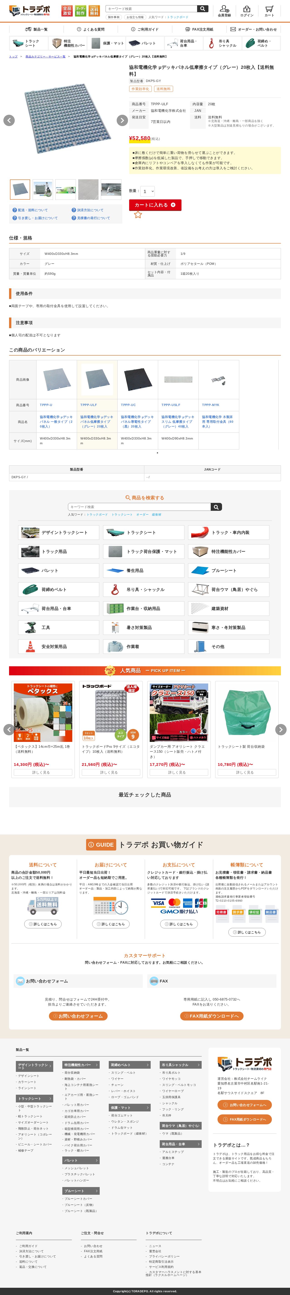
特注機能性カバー (78, 1065)
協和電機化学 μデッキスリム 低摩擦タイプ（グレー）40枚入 (178, 421)
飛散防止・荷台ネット (33, 1128)
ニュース (155, 1246)
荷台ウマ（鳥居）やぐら (180, 1126)
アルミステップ (173, 1152)
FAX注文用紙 (202, 29)
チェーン (117, 1085)
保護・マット (121, 1107)
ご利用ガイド (148, 29)
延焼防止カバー (75, 1116)
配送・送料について (33, 210)
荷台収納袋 (72, 1072)
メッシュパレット (77, 1168)
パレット (71, 1160)
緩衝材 (156, 514)
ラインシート (27, 1088)
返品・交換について (33, 1267)
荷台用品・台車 (173, 1144)
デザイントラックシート (33, 1066)
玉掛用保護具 (171, 1097)
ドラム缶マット (122, 1127)
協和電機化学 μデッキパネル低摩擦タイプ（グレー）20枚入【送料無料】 (121, 56)
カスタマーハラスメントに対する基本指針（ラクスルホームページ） (173, 1273)
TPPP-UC (128, 405)
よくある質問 (94, 29)
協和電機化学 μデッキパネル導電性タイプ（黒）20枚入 (137, 421)
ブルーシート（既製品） (82, 1211)
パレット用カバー (77, 1104)
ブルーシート (75, 1191)
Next (125, 188)
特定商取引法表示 (161, 1261)
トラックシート (122, 514)
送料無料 (164, 89)
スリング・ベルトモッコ (179, 1085)
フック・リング (173, 1109)
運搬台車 (168, 1158)
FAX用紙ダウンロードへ (214, 1016)
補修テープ (26, 1150)
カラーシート (27, 1082)
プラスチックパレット (80, 1174)
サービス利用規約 (161, 1267)
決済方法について (90, 210)
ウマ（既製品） (173, 1133)
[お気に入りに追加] (138, 214)
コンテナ (168, 1164)
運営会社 (155, 1251)
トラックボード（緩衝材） (129, 1133)
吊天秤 (167, 1115)
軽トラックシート (30, 1116)
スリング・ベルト (123, 1072)
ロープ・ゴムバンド (125, 1097)
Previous (5, 188)
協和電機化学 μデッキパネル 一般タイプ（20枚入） (56, 421)
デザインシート (29, 1076)
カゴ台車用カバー (77, 1111)
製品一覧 (41, 29)
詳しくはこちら (45, 924)
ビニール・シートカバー (35, 1144)
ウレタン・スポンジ (125, 1121)
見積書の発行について (93, 218)
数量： (134, 191)
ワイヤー (117, 1078)
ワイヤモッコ (171, 1078)
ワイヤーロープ (173, 1091)
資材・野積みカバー (78, 1139)
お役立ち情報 (135, 17)
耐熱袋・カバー (75, 1078)
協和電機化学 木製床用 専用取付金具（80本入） (218, 421)
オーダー (142, 514)
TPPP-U (46, 405)
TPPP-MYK (211, 405)
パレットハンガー (77, 1180)
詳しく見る (41, 772)
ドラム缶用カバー (77, 1123)
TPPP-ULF (88, 405)
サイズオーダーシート (33, 1122)
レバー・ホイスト (123, 1091)
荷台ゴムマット (122, 1115)
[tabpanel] (56, 404)
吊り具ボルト (171, 1072)
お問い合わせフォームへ (248, 1105)
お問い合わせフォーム (81, 1016)
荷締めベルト (121, 1065)
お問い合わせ (257, 29)
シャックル (170, 1103)
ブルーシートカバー (78, 1198)
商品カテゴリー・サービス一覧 (45, 56)
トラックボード (177, 17)
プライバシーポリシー (164, 1256)
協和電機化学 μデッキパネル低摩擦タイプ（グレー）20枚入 (97, 421)
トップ (13, 56)
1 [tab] (157, 453)
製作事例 (113, 17)
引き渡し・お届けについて (38, 218)
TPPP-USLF (171, 405)
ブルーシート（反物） (80, 1205)
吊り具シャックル (175, 1065)
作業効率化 (140, 89)
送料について (28, 1261)
